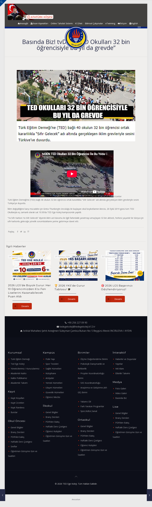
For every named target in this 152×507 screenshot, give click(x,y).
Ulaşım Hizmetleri (54, 387)
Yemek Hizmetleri (54, 382)
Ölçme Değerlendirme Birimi (94, 359)
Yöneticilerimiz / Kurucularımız (25, 368)
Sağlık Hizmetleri (53, 368)
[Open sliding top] (3, 3)
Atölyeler (50, 378)
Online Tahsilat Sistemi (62, 23)
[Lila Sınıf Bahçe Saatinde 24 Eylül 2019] (149, 495)
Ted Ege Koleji (17, 363)
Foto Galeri (120, 388)
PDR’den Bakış (53, 421)
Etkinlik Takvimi (122, 373)
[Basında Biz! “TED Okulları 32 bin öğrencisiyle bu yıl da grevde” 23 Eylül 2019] (2, 495)
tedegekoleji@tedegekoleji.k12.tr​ (77, 326)
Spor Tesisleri (52, 363)
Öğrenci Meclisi (53, 397)
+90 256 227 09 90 (77, 322)
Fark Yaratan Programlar (92, 406)
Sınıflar (14, 446)
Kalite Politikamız (19, 378)
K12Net (78, 23)
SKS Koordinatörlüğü (90, 382)
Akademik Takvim (19, 382)
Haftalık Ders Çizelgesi (21, 441)
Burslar (14, 412)
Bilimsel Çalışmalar (94, 23)
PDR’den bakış (17, 437)
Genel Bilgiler (17, 427)
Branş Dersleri (17, 432)
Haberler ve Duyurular (125, 359)
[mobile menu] (139, 27)
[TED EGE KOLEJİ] (76, 38)
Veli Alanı (119, 368)
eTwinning (110, 23)
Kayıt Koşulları (17, 398)
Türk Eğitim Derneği (20, 359)
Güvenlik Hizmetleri (55, 392)
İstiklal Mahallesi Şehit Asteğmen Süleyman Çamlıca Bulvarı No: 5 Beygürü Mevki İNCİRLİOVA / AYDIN (77, 330)
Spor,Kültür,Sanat (88, 411)
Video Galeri (121, 393)
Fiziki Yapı (50, 359)
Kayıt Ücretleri (17, 402)
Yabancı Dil (85, 401)
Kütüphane (51, 373)
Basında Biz (121, 398)
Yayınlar (119, 363)
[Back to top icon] (76, 476)
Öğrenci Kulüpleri (54, 431)
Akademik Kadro (18, 373)
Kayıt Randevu (17, 407)
